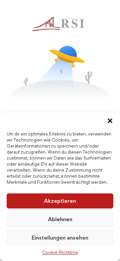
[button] (110, 120)
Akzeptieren (60, 200)
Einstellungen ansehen (60, 237)
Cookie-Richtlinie (60, 252)
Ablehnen (60, 219)
